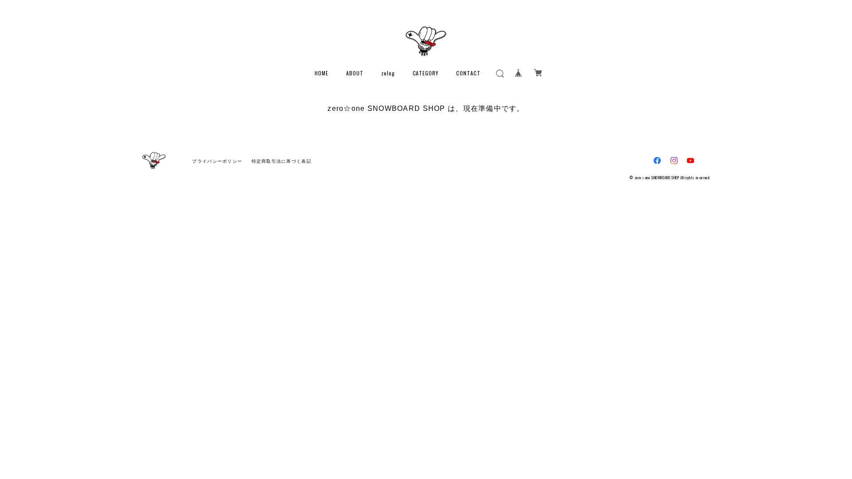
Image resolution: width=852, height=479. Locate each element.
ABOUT (354, 73)
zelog (388, 73)
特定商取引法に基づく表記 (282, 161)
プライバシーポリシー (217, 161)
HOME (321, 73)
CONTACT (468, 73)
